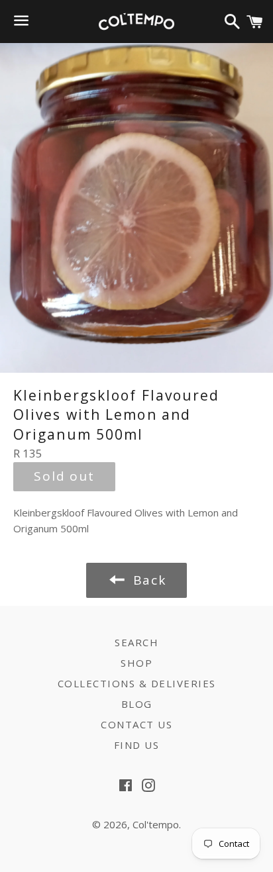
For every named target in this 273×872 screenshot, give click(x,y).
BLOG (136, 703)
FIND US (137, 744)
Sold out (64, 476)
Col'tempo (156, 824)
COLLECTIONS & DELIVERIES (137, 683)
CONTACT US (136, 724)
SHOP (136, 662)
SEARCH (136, 642)
